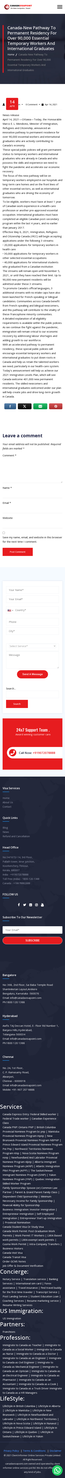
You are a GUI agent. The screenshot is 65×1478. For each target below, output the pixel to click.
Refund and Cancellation (16, 836)
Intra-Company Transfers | (45, 1244)
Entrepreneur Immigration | (19, 1213)
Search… (11, 688)
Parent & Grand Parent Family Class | (37, 1192)
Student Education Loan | (46, 1296)
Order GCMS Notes (14, 1261)
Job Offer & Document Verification (23, 1265)
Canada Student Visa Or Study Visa (23, 1226)
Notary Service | (13, 1279)
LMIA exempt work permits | (39, 1239)
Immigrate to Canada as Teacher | (23, 1345)
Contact (7, 806)
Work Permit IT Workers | (31, 1235)
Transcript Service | (48, 1292)
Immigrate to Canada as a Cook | (38, 1384)
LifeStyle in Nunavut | (46, 1423)
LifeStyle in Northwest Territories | (37, 1419)
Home (10, 54)
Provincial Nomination (17, 1222)
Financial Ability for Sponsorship (21, 1205)
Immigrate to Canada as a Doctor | (37, 1353)
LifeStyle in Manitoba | (18, 1410)
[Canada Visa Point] (18, 7)
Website (8, 518)
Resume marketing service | (44, 1300)
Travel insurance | (29, 1287)
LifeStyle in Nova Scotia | (17, 1423)
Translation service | (35, 1279)
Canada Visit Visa (13, 1252)
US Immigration (12, 1318)
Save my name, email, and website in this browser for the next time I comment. (32, 539)
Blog (5, 827)
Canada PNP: (10, 1127)
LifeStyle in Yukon (32, 1436)
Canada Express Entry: (16, 1114)
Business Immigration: (16, 1209)
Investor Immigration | (43, 1209)
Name (7, 487)
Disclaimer (55, 1450)
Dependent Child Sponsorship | (21, 1196)
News (6, 832)
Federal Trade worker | (17, 1118)
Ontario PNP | (27, 1127)
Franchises (9, 1331)
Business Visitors (13, 1248)
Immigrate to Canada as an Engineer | (25, 1358)
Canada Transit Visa (14, 1257)
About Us (8, 802)
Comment (9, 455)
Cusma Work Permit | (16, 1244)
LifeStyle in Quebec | (27, 1432)
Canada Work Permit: (15, 1231)
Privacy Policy (11, 1450)
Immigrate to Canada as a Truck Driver (26, 1388)
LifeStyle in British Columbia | (20, 1406)
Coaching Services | (14, 1300)
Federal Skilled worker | (44, 1114)
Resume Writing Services (17, 1305)
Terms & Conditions (34, 1450)
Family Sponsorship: (14, 1187)
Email (7, 503)
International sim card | (30, 1283)
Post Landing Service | (16, 1296)
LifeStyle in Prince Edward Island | (23, 1427)
